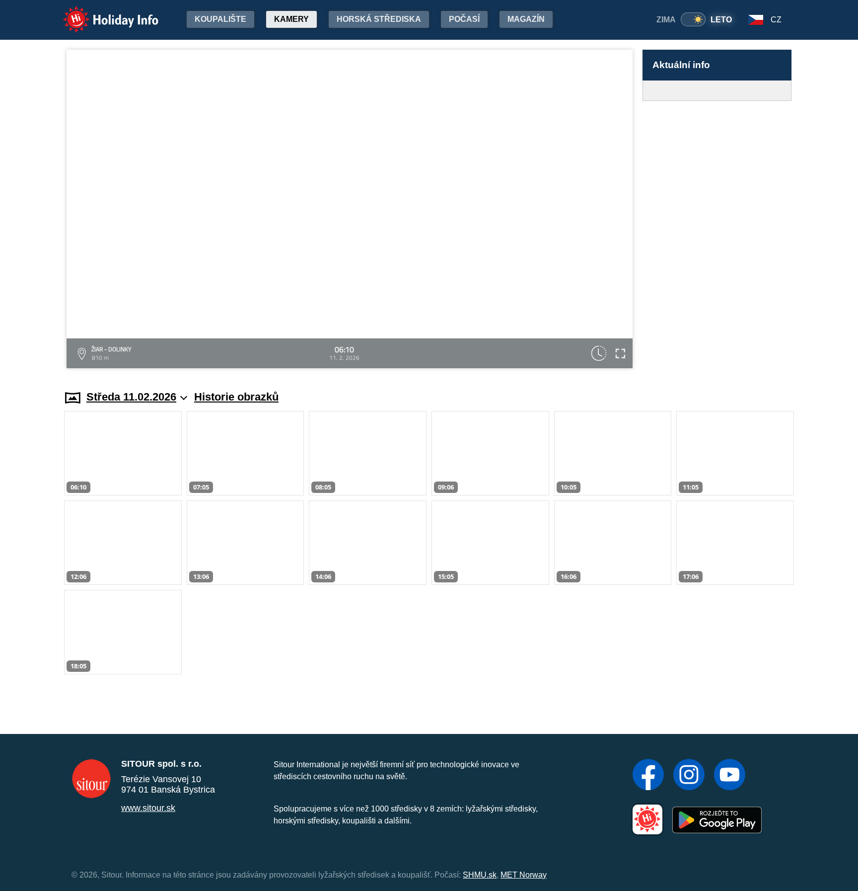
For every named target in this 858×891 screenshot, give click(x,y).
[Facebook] (648, 776)
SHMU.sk (480, 875)
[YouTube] (729, 776)
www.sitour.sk (148, 808)
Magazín (526, 19)
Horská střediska (379, 19)
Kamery (291, 19)
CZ (776, 19)
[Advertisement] (717, 236)
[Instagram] (689, 776)
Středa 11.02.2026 (131, 397)
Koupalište (220, 19)
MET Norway (523, 875)
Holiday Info (102, 12)
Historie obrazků (236, 397)
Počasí (464, 19)
